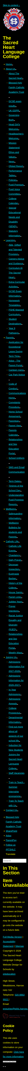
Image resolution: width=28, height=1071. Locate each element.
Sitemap (19, 946)
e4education (9, 974)
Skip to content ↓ (11, 5)
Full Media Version (12, 937)
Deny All (14, 1061)
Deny (10, 1061)
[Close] (3, 1066)
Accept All (5, 1061)
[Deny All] (5, 1066)
